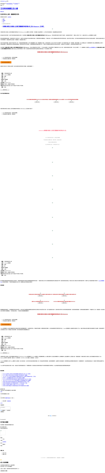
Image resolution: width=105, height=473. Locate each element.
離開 (6, 470)
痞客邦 (6, 397)
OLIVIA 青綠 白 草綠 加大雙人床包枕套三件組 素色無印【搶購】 (15, 375)
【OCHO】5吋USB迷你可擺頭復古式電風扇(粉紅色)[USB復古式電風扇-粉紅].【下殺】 (19, 376)
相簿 (3, 19)
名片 (3, 21)
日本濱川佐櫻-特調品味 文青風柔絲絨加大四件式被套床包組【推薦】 (16, 385)
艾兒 (1, 391)
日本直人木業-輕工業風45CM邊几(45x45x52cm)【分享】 (13, 384)
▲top (1, 402)
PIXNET (44, 457)
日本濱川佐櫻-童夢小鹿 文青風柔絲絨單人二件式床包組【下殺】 (15, 383)
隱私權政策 (58, 457)
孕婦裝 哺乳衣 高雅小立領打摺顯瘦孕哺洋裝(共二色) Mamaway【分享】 (24, 26)
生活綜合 (4, 441)
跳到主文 (2, 11)
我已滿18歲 (2, 470)
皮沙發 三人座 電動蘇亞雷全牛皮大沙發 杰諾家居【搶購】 (14, 377)
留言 (9, 397)
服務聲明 (62, 457)
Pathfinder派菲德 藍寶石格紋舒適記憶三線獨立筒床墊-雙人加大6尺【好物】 (17, 379)
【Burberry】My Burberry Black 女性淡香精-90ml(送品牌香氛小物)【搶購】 (17, 380)
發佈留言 (2, 411)
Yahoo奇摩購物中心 (92, 47)
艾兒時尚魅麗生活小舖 (9, 8)
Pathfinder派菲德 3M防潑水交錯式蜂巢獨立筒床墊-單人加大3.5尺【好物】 (17, 373)
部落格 (4, 20)
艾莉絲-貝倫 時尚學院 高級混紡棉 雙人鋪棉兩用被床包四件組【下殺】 (16, 381)
